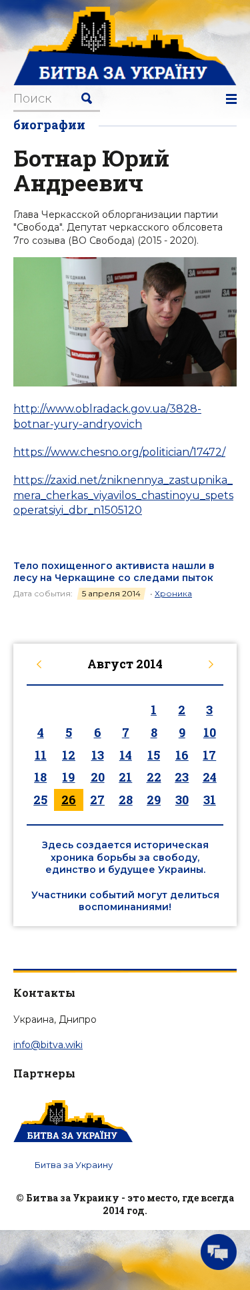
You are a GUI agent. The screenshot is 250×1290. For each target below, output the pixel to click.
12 (68, 755)
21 (125, 777)
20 (98, 777)
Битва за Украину (74, 1164)
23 (182, 777)
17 (209, 755)
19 (68, 777)
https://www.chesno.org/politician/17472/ (119, 452)
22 (154, 777)
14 (125, 755)
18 (40, 777)
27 (97, 800)
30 (182, 800)
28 (126, 800)
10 (209, 732)
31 (209, 800)
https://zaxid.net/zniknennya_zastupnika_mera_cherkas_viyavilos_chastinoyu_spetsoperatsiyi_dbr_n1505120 (123, 495)
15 (153, 755)
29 (154, 800)
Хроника (173, 593)
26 (68, 800)
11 (41, 755)
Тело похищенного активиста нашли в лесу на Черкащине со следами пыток (114, 572)
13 (97, 755)
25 (40, 800)
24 (210, 777)
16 (182, 755)
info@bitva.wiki (48, 1045)
